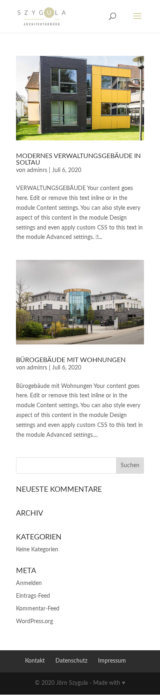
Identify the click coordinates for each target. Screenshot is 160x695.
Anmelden (29, 583)
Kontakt (35, 661)
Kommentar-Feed (37, 609)
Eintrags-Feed (33, 596)
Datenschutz (71, 661)
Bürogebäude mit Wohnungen (71, 360)
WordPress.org (34, 621)
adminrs (37, 170)
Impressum (112, 661)
